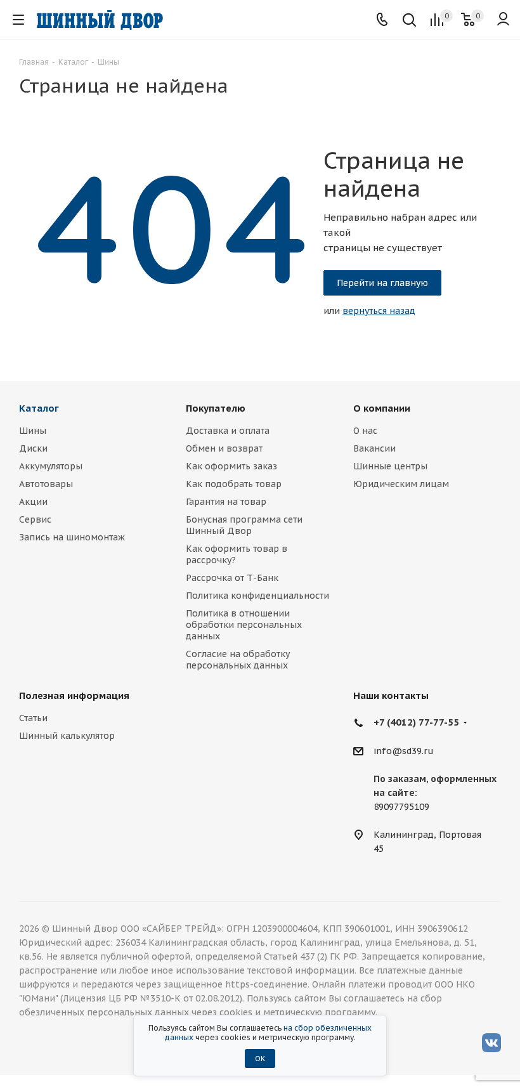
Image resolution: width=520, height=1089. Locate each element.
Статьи (33, 718)
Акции (33, 501)
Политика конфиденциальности (257, 595)
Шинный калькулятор (67, 735)
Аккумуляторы (50, 466)
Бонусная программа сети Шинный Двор (244, 525)
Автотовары (46, 484)
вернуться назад (378, 310)
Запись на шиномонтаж (72, 537)
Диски (33, 448)
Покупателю (215, 408)
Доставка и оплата (228, 430)
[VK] (491, 1042)
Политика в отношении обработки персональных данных (244, 625)
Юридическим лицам (401, 484)
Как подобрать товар (234, 484)
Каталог (39, 408)
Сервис (35, 519)
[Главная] (100, 20)
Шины (32, 430)
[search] (409, 21)
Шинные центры (390, 466)
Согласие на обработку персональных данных (238, 659)
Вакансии (374, 448)
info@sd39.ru (404, 751)
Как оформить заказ (231, 466)
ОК (260, 1058)
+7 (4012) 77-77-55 (416, 722)
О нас (365, 430)
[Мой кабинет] (503, 19)
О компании (381, 408)
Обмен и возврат (224, 448)
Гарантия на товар (226, 501)
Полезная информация (74, 695)
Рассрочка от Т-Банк (232, 578)
